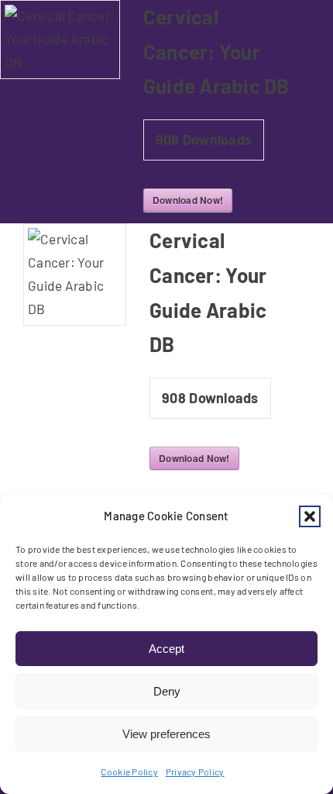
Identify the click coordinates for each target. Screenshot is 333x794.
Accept (166, 648)
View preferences (166, 733)
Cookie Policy (129, 771)
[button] (310, 516)
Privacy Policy (195, 771)
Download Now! (188, 200)
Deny (166, 691)
